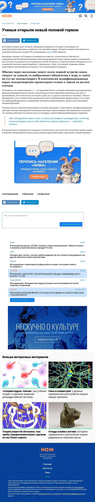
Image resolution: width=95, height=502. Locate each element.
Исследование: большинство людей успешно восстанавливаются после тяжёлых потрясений (44, 284)
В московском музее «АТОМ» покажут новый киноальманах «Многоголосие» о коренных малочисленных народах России (47, 247)
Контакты (47, 468)
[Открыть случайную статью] (80, 15)
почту (37, 491)
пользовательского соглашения (49, 494)
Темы (47, 472)
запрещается (79, 487)
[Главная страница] (7, 15)
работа (13, 261)
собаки (13, 289)
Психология (15, 280)
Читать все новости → (22, 300)
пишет (50, 52)
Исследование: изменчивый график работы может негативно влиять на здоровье (43, 265)
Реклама (47, 464)
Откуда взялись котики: (68, 434)
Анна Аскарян (22, 23)
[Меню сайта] (91, 16)
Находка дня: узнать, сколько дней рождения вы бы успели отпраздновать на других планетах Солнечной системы (47, 256)
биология (28, 194)
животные (44, 194)
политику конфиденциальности (74, 494)
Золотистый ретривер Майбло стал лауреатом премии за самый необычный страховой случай (46, 294)
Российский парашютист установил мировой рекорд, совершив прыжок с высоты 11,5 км (45, 275)
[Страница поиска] (86, 15)
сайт (12, 252)
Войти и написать (71, 224)
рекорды (13, 271)
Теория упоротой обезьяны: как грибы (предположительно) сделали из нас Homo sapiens (24, 434)
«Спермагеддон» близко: (24, 394)
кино (12, 242)
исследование (8, 23)
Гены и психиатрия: (68, 394)
